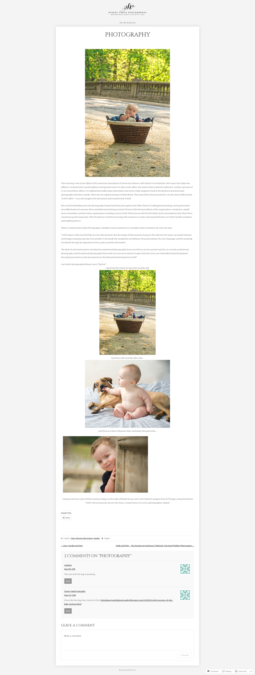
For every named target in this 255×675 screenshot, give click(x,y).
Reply (68, 581)
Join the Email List (127, 22)
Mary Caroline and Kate (72, 546)
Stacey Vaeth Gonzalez (74, 591)
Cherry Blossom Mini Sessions (82, 538)
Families (97, 538)
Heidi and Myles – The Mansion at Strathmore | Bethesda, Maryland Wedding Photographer (155, 546)
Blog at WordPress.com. (127, 670)
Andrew (68, 565)
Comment (184, 655)
